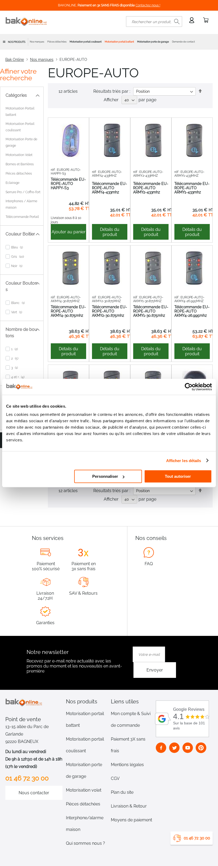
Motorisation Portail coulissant (20, 127)
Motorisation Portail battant (20, 112)
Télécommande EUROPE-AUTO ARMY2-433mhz (150, 187)
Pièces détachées (19, 173)
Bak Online (14, 59)
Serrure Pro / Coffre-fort (23, 192)
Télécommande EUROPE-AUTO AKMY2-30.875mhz (109, 311)
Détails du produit (109, 232)
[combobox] (154, 21)
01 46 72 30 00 (197, 838)
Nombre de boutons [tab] (21, 332)
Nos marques (41, 59)
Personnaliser (105, 476)
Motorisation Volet (19, 155)
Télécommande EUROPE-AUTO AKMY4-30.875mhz (68, 311)
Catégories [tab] (16, 95)
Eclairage (12, 183)
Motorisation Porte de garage (21, 142)
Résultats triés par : (111, 91)
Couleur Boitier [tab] (20, 233)
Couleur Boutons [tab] (21, 286)
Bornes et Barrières (20, 164)
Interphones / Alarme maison (21, 204)
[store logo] (26, 21)
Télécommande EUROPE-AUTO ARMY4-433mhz (109, 187)
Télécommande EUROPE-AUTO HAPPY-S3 (68, 183)
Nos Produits (16, 42)
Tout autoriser (178, 476)
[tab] (86, 701)
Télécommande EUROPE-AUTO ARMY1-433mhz (191, 187)
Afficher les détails (183, 460)
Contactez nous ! (148, 5)
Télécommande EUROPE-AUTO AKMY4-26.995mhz (191, 311)
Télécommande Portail (22, 217)
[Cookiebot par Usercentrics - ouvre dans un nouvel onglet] (188, 387)
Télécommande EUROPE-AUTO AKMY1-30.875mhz (150, 311)
